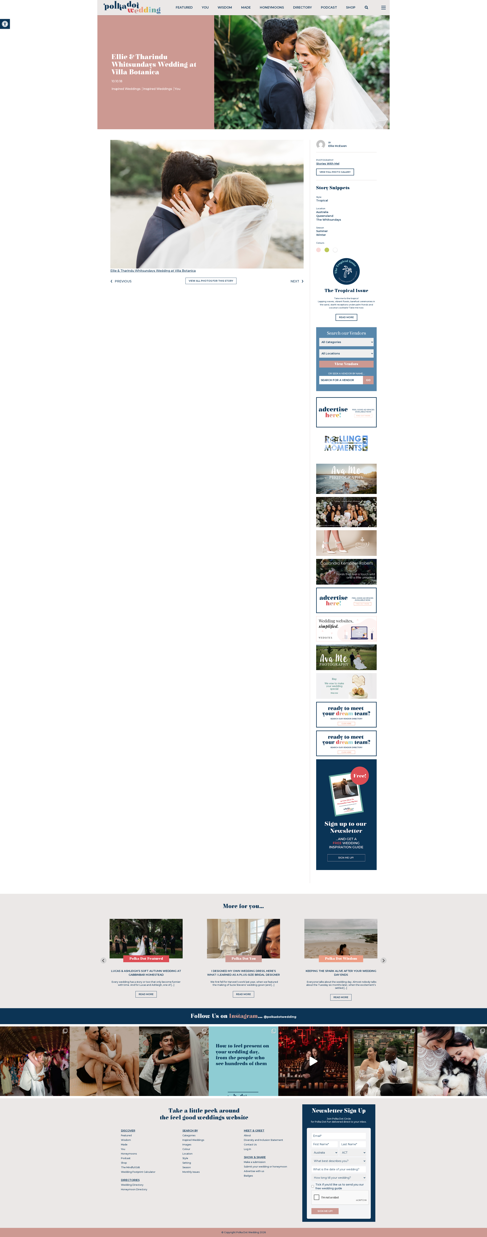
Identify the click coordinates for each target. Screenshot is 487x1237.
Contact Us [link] (250, 1144)
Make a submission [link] (255, 1162)
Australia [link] (322, 212)
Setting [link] (186, 1162)
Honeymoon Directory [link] (134, 1189)
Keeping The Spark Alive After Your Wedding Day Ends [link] (341, 972)
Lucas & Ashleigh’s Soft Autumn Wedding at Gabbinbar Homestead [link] (146, 972)
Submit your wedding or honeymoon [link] (265, 1166)
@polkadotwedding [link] (280, 1017)
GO (368, 380)
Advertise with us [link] (254, 1171)
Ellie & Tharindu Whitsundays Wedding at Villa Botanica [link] (153, 271)
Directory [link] (302, 7)
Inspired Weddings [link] (126, 89)
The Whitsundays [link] (328, 219)
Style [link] (185, 1158)
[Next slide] (383, 960)
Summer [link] (322, 231)
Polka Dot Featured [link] (146, 959)
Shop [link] (350, 7)
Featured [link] (184, 7)
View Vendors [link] (346, 364)
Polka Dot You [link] (244, 959)
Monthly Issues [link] (191, 1171)
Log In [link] (247, 1149)
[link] (5, 24)
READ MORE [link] (346, 317)
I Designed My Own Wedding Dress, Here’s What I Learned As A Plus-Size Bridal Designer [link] (243, 972)
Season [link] (186, 1167)
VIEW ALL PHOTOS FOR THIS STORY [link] (211, 280)
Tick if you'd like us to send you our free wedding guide (339, 1186)
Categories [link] (188, 1135)
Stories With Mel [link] (327, 163)
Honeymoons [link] (272, 7)
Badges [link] (248, 1175)
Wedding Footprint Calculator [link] (138, 1171)
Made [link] (246, 7)
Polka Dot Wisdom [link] (341, 959)
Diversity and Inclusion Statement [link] (263, 1140)
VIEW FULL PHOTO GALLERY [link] (335, 172)
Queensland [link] (324, 216)
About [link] (247, 1135)
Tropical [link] (322, 200)
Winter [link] (321, 235)
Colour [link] (186, 1149)
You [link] (205, 7)
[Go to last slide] (103, 960)
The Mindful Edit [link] (130, 1167)
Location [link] (187, 1153)
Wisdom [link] (225, 7)
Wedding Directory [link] (132, 1184)
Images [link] (186, 1144)
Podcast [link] (329, 7)
